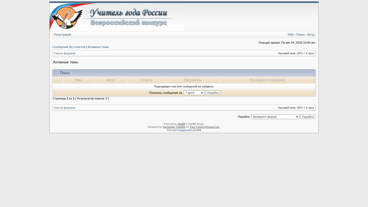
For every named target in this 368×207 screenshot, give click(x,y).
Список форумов (64, 53)
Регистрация (62, 34)
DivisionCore (212, 127)
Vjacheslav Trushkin (174, 127)
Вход (310, 34)
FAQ (291, 34)
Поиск (300, 34)
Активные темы (98, 47)
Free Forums (197, 127)
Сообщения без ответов (68, 47)
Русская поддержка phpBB (184, 130)
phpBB (181, 124)
